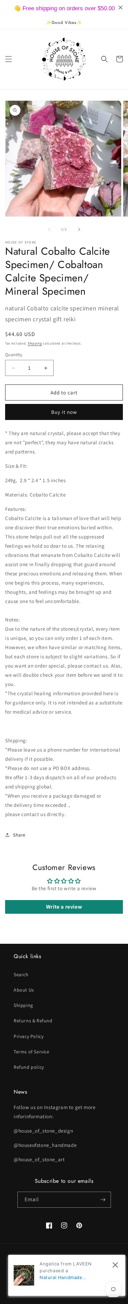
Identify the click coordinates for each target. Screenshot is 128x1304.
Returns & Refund (33, 1021)
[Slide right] (79, 229)
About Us (24, 990)
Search (21, 974)
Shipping (35, 343)
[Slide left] (49, 229)
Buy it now (64, 412)
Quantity (13, 354)
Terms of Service (31, 1052)
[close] (115, 1265)
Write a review (64, 906)
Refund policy (29, 1067)
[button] (8, 59)
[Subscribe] (103, 1200)
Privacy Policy (28, 1036)
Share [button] (19, 835)
